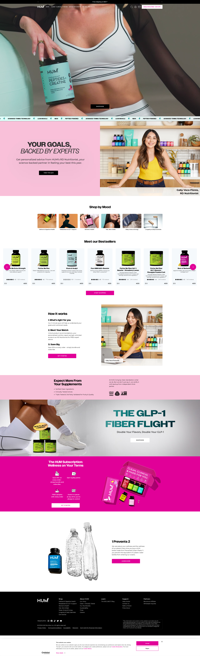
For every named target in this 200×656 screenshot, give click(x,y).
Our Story (83, 601)
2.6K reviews (134, 279)
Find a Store (126, 608)
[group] (100, 2)
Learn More (126, 561)
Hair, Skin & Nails (64, 608)
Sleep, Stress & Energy (66, 610)
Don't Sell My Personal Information (91, 628)
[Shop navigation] (49, 6)
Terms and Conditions (54, 628)
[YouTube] (61, 621)
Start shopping (100, 293)
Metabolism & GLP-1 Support (68, 603)
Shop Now (100, 106)
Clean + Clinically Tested (59, 6)
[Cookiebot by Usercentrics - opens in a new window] (46, 653)
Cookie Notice (87, 648)
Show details (59, 653)
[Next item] (161, 1)
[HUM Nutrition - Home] (41, 6)
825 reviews (21, 279)
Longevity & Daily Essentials (67, 612)
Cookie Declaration (117, 646)
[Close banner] (161, 641)
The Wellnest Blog (88, 6)
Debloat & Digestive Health (67, 601)
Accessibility (67, 628)
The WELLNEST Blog (107, 601)
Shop (47, 6)
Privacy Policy (42, 628)
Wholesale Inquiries (150, 603)
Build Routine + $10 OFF (152, 7)
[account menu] (135, 7)
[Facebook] (51, 621)
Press (81, 610)
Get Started (62, 356)
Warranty (75, 628)
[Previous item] (38, 1)
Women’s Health (64, 606)
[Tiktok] (55, 621)
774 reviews (49, 279)
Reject (147, 648)
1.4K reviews (190, 279)
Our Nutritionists (75, 6)
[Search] (131, 7)
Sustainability (84, 608)
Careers (82, 612)
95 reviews (105, 279)
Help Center (126, 601)
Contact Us (125, 603)
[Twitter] (58, 621)
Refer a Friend (126, 606)
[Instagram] (48, 621)
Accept (147, 643)
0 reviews (78, 279)
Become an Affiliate (150, 601)
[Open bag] (139, 7)
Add (81, 283)
